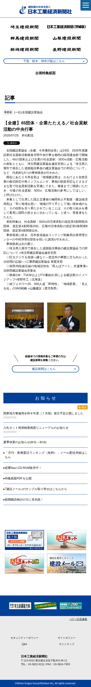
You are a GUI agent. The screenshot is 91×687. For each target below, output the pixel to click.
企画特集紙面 (45, 73)
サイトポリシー (67, 637)
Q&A (24, 644)
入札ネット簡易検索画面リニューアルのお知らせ (36, 427)
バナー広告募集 (78, 619)
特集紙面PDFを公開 (18, 478)
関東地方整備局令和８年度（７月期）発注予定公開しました (43, 413)
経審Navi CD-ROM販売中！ (23, 467)
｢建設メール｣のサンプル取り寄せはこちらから (36, 489)
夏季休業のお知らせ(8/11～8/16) (25, 442)
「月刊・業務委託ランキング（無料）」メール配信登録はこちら (46, 455)
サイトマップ (66, 644)
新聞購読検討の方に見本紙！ (24, 499)
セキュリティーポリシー (25, 637)
